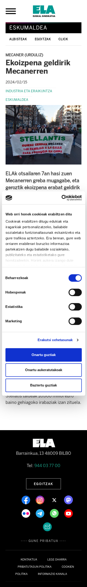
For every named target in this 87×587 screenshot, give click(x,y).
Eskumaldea (17, 100)
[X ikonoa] (55, 499)
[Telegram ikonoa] (40, 513)
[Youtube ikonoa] (68, 513)
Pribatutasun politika (35, 566)
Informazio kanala (52, 574)
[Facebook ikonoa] (26, 499)
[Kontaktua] (47, 526)
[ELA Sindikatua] (49, 11)
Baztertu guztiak (43, 385)
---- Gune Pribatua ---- (43, 541)
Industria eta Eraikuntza (29, 91)
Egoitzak (43, 39)
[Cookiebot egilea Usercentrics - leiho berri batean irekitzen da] (62, 198)
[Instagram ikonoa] (40, 499)
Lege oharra (57, 559)
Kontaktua (29, 559)
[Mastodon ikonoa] (68, 499)
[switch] (75, 292)
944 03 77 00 (47, 465)
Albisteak (18, 39)
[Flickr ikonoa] (26, 513)
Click (63, 39)
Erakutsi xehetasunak (55, 340)
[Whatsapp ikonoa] (55, 513)
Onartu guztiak (44, 355)
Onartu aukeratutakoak (43, 370)
